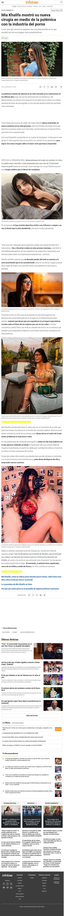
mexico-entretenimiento (27, 632)
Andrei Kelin (50, 6)
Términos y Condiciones (56, 878)
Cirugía (15, 632)
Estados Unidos (20, 885)
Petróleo (35, 6)
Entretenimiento (7, 10)
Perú (19, 891)
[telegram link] (7, 887)
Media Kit (44, 891)
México (20, 888)
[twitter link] (7, 883)
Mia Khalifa (5, 632)
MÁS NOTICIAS (32, 716)
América (20, 877)
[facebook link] (3, 883)
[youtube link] (3, 887)
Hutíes (44, 6)
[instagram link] (11, 883)
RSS (20, 899)
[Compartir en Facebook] (44, 86)
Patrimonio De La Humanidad (24, 6)
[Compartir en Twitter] (48, 86)
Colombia (19, 880)
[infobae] (32, 2)
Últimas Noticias (20, 896)
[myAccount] (61, 2)
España (20, 883)
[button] (2, 2)
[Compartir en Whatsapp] (40, 86)
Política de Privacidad (56, 882)
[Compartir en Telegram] (55, 86)
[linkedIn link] (11, 887)
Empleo (32, 877)
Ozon (40, 6)
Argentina (44, 877)
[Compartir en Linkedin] (52, 86)
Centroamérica (20, 894)
